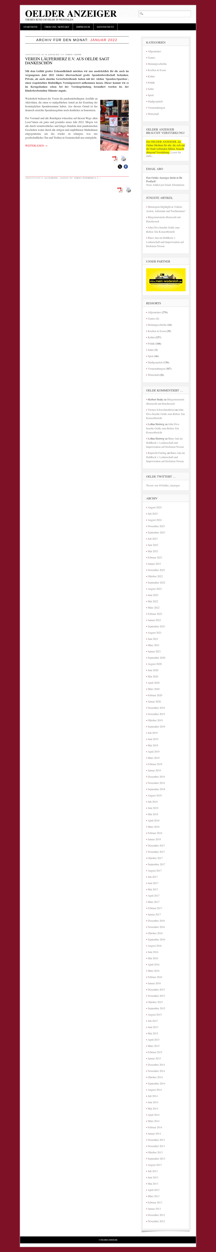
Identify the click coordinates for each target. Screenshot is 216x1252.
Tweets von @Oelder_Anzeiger (163, 485)
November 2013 (156, 1146)
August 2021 (155, 632)
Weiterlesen (36, 145)
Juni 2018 (153, 808)
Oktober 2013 (155, 1152)
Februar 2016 (155, 977)
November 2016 (156, 927)
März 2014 (153, 1121)
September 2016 (156, 939)
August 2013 (155, 1165)
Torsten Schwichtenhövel (161, 409)
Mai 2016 (153, 958)
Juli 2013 (153, 1171)
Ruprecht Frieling (157, 453)
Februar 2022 (155, 614)
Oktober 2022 (155, 576)
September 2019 (156, 726)
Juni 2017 (153, 883)
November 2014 (156, 1071)
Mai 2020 (153, 676)
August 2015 (155, 1014)
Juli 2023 (153, 538)
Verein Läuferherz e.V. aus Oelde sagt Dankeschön (67, 60)
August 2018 (155, 795)
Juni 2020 (153, 670)
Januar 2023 (154, 563)
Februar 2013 (155, 1202)
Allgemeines (51, 178)
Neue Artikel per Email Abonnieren (165, 184)
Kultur (151, 76)
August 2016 (155, 945)
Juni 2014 (153, 1102)
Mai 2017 (153, 889)
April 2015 (153, 1039)
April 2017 (153, 895)
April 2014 (153, 1114)
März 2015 (153, 1046)
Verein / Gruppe (73, 54)
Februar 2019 (155, 764)
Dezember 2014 (156, 1064)
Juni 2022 (153, 595)
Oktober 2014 (155, 1077)
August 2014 (155, 1089)
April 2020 (153, 682)
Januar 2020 (154, 701)
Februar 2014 (155, 1127)
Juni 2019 (153, 739)
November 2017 (156, 851)
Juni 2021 (153, 639)
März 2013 (153, 1196)
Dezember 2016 (156, 920)
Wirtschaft (153, 114)
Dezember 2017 (156, 845)
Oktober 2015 (155, 1002)
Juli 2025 (153, 513)
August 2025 (155, 507)
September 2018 (156, 789)
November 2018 (156, 783)
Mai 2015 (153, 1033)
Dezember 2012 (156, 1215)
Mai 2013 (153, 1183)
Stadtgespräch (155, 101)
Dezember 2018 (156, 776)
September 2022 (156, 582)
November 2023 (156, 526)
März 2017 (153, 902)
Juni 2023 (153, 545)
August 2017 (155, 870)
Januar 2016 (154, 983)
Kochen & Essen (157, 70)
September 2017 (156, 864)
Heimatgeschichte (157, 63)
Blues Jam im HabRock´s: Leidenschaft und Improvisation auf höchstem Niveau (165, 242)
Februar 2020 (155, 695)
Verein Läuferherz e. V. (86, 178)
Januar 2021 (154, 651)
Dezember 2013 (156, 1139)
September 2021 (156, 626)
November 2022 (156, 570)
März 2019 (153, 758)
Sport (151, 95)
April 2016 (153, 964)
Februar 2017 (155, 908)
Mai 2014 (153, 1108)
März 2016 (153, 970)
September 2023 (156, 532)
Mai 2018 (153, 814)
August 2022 (155, 588)
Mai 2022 (153, 601)
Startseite (30, 26)
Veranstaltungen (156, 107)
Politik (151, 82)
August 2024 (155, 520)
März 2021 (153, 645)
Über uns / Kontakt (57, 26)
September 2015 (156, 1008)
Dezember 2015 (156, 989)
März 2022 (153, 607)
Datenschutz (105, 26)
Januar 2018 (154, 839)
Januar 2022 (154, 620)
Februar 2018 (155, 833)
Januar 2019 (154, 770)
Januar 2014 (154, 1133)
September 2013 (156, 1158)
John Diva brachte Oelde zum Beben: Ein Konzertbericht (165, 414)
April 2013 (153, 1190)
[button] (120, 166)
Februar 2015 (155, 1052)
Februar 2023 (155, 557)
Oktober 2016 (155, 933)
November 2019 (156, 714)
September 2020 (156, 657)
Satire (151, 89)
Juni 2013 (153, 1177)
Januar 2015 (154, 1058)
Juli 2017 (153, 876)
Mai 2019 (153, 745)
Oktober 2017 (155, 858)
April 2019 (153, 751)
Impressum (83, 26)
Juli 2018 (153, 801)
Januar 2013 (154, 1208)
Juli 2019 (153, 732)
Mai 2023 (153, 551)
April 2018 (153, 820)
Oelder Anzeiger (71, 13)
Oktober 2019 (155, 720)
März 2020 (153, 689)
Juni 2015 (153, 1027)
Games (151, 57)
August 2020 (155, 664)
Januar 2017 (154, 914)
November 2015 (156, 995)
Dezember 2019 (156, 707)
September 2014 (156, 1083)
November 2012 (156, 1221)
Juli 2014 (153, 1096)
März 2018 (153, 826)
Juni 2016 (153, 952)
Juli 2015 (153, 1021)
